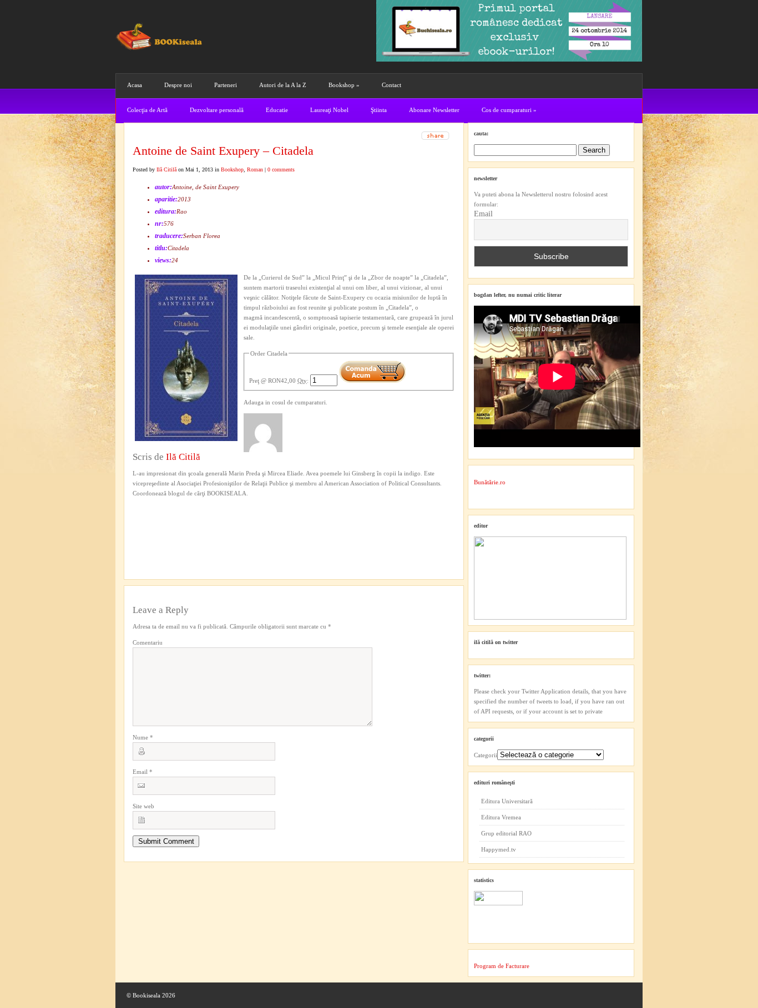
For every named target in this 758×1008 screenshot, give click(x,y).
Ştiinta (379, 110)
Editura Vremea (501, 817)
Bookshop (344, 85)
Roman (255, 169)
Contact (391, 85)
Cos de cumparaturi (509, 110)
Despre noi (178, 85)
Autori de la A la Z (282, 85)
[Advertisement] (192, 521)
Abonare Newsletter (434, 110)
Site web (143, 806)
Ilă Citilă (166, 169)
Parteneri (225, 85)
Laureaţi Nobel (329, 110)
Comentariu (148, 642)
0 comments (281, 169)
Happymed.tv (498, 849)
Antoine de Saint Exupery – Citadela (223, 151)
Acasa (134, 85)
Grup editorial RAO (506, 833)
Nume (143, 737)
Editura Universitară (507, 801)
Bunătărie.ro (490, 482)
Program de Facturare (501, 966)
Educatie (277, 110)
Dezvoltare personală (217, 110)
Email (143, 771)
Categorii (485, 755)
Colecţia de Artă (147, 110)
